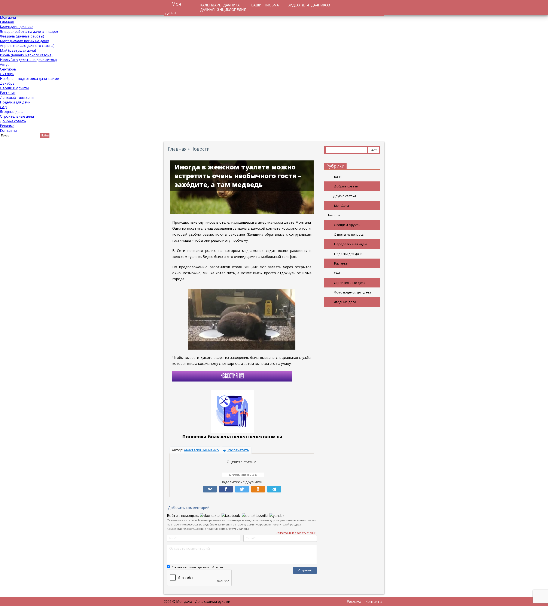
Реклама (7, 125)
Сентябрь (8, 69)
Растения (7, 92)
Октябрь (7, 74)
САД (3, 107)
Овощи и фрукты (14, 88)
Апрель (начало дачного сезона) (27, 45)
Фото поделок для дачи (352, 292)
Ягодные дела (11, 111)
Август (5, 64)
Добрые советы (13, 121)
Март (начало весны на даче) (24, 41)
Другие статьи (344, 196)
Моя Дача (341, 205)
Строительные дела (17, 116)
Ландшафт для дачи (17, 97)
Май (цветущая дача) (18, 50)
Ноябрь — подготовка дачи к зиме (29, 78)
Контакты (8, 130)
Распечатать (238, 450)
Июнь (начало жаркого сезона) (26, 55)
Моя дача (8, 17)
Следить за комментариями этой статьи (197, 567)
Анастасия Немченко (201, 450)
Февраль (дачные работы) (22, 36)
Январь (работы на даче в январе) (29, 31)
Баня (337, 176)
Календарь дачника (16, 26)
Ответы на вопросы (349, 234)
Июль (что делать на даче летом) (28, 59)
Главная (7, 22)
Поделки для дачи (15, 102)
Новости (333, 215)
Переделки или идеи (350, 244)
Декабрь (7, 83)
